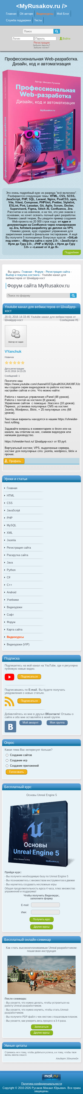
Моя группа (57, 722)
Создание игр (18, 760)
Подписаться (29, 676)
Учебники (13, 599)
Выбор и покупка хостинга (22, 275)
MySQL (11, 525)
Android (11, 592)
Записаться (41, 1026)
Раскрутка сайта (17, 555)
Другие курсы (42, 926)
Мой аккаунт (31, 722)
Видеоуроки (14, 607)
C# (8, 577)
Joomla (11, 540)
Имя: (24, 912)
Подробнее (72, 252)
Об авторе (26, 13)
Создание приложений (24, 765)
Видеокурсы (44, 13)
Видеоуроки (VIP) (18, 644)
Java (10, 562)
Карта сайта (14, 629)
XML (10, 532)
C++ (9, 584)
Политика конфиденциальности (41, 1083)
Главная (11, 13)
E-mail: (25, 905)
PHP (10, 517)
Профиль (15, 461)
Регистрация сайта (19, 547)
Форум (11, 622)
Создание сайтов (21, 755)
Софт (10, 614)
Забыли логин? (41, 47)
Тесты (38, 20)
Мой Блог (63, 13)
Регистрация (42, 42)
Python (11, 570)
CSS (10, 503)
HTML (10, 495)
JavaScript (13, 510)
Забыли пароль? (41, 45)
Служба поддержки (18, 20)
